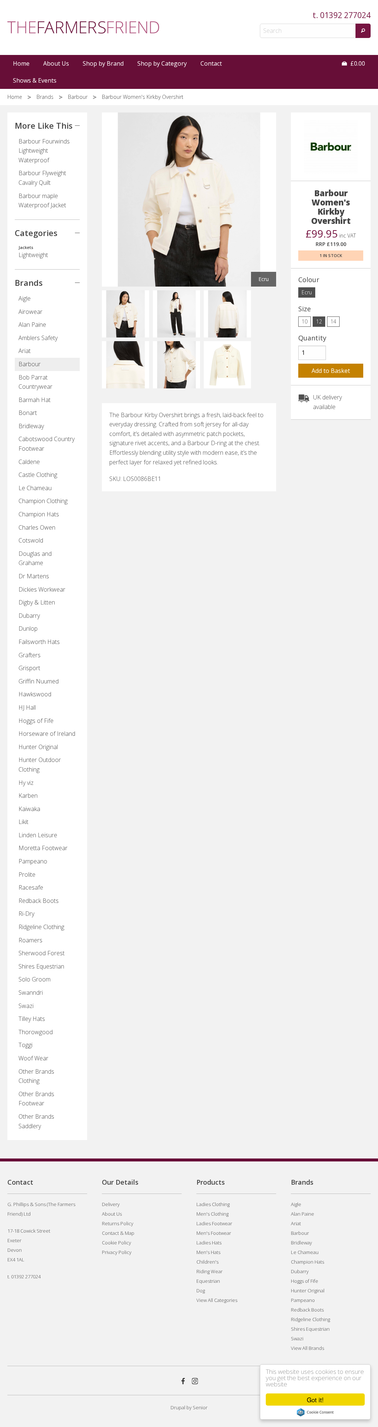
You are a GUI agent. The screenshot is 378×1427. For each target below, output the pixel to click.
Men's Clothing (212, 1213)
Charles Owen (36, 527)
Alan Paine (32, 325)
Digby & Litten (36, 602)
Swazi (26, 1006)
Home (21, 63)
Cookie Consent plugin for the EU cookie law (315, 1412)
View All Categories (216, 1300)
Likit (23, 822)
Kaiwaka (29, 809)
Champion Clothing (43, 501)
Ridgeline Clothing (41, 927)
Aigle (24, 298)
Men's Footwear (213, 1233)
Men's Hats (208, 1252)
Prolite (26, 874)
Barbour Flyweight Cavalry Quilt (42, 178)
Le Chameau (35, 488)
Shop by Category (162, 63)
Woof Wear (33, 1058)
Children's (207, 1261)
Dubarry (29, 616)
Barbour (78, 96)
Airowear (30, 312)
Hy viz (26, 783)
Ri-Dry (26, 914)
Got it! (315, 1399)
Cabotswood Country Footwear (46, 444)
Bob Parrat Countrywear (35, 382)
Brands (46, 96)
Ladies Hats (208, 1242)
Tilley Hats (31, 1019)
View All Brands (307, 1348)
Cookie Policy (116, 1242)
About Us (56, 63)
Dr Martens (33, 576)
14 (333, 321)
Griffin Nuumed (38, 681)
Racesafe (30, 887)
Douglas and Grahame (35, 558)
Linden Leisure (37, 835)
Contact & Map (118, 1233)
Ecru (307, 292)
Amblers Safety (38, 338)
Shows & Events (34, 80)
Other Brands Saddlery (36, 1121)
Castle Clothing (37, 475)
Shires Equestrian (41, 966)
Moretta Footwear (43, 848)
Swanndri (30, 992)
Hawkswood (34, 694)
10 (304, 321)
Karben (28, 796)
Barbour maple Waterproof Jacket (42, 200)
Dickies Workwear (41, 589)
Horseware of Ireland (46, 734)
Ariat (24, 351)
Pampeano (32, 861)
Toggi (25, 1045)
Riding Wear (209, 1271)
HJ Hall (27, 707)
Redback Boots (38, 901)
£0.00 (357, 63)
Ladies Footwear (214, 1223)
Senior (200, 1407)
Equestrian (208, 1281)
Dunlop (28, 628)
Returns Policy (117, 1223)
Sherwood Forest (41, 953)
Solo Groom (34, 979)
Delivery (111, 1204)
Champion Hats (38, 514)
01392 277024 (345, 15)
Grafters (29, 655)
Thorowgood (35, 1032)
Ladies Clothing (213, 1204)
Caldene (29, 462)
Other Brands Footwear (36, 1099)
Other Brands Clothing (36, 1076)
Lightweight (33, 252)
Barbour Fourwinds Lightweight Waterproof (44, 150)
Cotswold (30, 540)
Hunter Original (38, 747)
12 (319, 321)
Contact (211, 63)
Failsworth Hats (39, 642)
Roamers (30, 940)
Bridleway (31, 426)
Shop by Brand (103, 63)
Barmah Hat (34, 400)
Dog (200, 1290)
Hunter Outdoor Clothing (39, 764)
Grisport (29, 668)
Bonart (27, 413)
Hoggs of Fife (36, 721)
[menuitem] (21, 63)
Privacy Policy (116, 1252)
